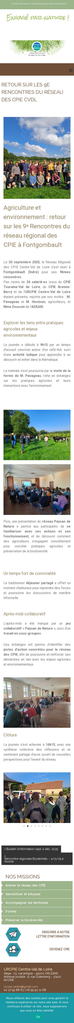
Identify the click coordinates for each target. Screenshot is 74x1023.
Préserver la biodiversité (24, 920)
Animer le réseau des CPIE (26, 885)
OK (38, 1016)
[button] (8, 797)
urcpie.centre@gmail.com (21, 986)
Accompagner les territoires (27, 902)
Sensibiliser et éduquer (23, 894)
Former (11, 911)
